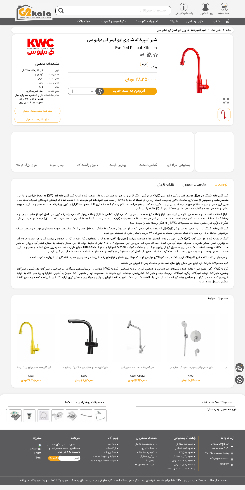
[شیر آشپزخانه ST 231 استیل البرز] (212, 338)
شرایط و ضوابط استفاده (104, 456)
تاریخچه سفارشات (145, 452)
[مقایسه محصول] (148, 55)
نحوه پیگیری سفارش (183, 456)
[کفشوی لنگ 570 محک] (72, 415)
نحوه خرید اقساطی (184, 448)
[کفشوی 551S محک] (15, 415)
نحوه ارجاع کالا (186, 452)
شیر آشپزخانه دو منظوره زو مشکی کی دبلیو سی (158, 368)
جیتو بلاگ (83, 21)
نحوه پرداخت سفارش (182, 461)
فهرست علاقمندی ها (144, 465)
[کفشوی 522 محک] (43, 415)
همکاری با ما (110, 452)
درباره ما (112, 444)
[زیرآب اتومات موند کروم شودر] (29, 415)
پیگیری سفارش (147, 456)
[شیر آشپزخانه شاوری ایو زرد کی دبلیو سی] (105, 338)
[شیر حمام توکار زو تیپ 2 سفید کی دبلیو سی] (52, 338)
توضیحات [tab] (221, 185)
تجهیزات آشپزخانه (146, 21)
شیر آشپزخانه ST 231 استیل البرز (211, 368)
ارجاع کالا (149, 461)
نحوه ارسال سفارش (183, 465)
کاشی (216, 21)
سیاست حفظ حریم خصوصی (102, 461)
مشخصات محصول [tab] (194, 185)
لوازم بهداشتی (195, 21)
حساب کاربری (148, 448)
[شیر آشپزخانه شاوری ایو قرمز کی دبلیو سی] (226, 101)
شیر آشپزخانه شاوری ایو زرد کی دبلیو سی (105, 368)
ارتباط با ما (111, 448)
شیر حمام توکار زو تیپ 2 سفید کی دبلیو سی (52, 368)
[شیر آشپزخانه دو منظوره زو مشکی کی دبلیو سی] (158, 338)
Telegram (223, 464)
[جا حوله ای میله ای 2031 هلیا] (86, 415)
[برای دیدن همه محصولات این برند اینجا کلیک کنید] (40, 47)
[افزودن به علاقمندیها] (155, 55)
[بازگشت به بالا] (240, 356)
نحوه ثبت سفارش (184, 444)
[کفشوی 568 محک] (57, 415)
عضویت (53, 458)
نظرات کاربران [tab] (165, 185)
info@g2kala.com (219, 459)
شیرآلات (172, 21)
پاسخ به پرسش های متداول (179, 469)
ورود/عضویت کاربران (144, 444)
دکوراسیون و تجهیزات (112, 21)
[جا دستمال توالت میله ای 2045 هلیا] (100, 415)
